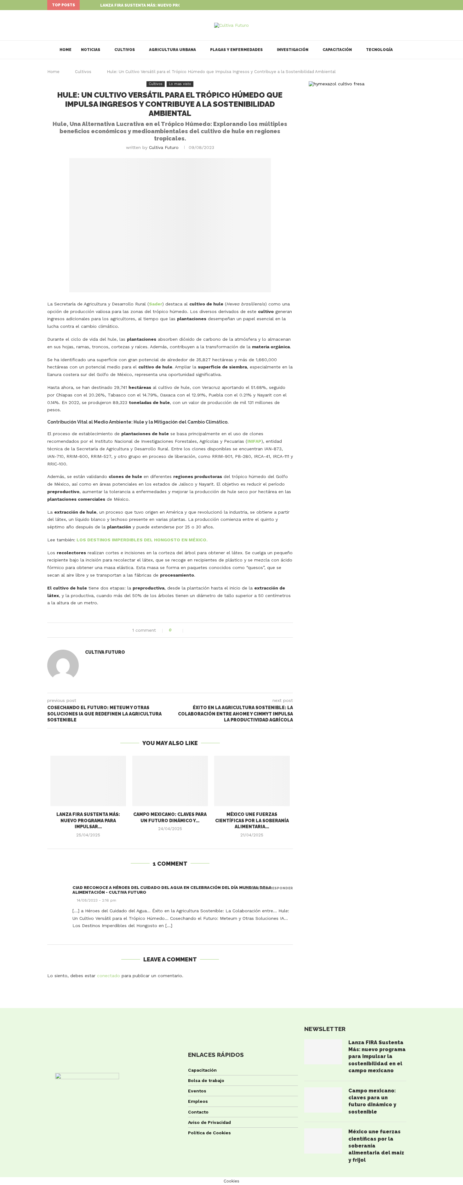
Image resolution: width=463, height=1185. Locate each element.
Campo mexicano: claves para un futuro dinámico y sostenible (372, 1101)
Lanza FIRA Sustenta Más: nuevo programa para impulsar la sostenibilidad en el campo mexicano (377, 1057)
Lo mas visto (180, 84)
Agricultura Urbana (172, 50)
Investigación (292, 50)
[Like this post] (179, 630)
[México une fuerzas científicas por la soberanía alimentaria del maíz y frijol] (252, 781)
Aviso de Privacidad (209, 1122)
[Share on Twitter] (198, 630)
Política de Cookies (209, 1132)
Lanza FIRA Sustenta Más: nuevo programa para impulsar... (166, 5)
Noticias (90, 50)
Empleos (198, 1101)
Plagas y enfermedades (236, 50)
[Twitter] (407, 5)
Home (65, 50)
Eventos (197, 1090)
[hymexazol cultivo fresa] (336, 83)
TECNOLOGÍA (379, 50)
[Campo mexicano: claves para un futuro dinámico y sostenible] (170, 781)
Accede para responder (269, 888)
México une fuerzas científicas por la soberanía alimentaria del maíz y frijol (376, 1146)
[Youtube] (414, 5)
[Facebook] (399, 5)
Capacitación (337, 50)
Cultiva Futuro (164, 147)
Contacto (198, 1111)
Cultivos (124, 50)
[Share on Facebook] (191, 630)
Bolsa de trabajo (206, 1080)
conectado (108, 975)
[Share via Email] (211, 630)
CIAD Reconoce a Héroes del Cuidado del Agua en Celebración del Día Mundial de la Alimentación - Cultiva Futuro (172, 890)
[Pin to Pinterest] (204, 630)
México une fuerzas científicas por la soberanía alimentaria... (252, 820)
